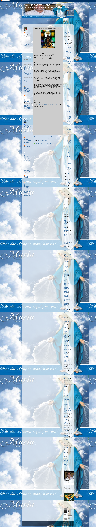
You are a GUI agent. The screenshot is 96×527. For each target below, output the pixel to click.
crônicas (65, 271)
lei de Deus (66, 337)
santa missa (66, 426)
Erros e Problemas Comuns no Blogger (27, 108)
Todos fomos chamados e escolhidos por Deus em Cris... (69, 53)
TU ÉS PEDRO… (27, 127)
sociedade (66, 434)
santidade (66, 427)
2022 (67, 188)
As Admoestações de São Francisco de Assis (68, 240)
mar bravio (66, 352)
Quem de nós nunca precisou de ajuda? (68, 151)
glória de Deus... (67, 310)
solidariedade (66, 436)
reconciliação (66, 405)
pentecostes (66, 390)
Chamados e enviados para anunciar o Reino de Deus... (68, 96)
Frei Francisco (27, 112)
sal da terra (66, 423)
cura (65, 276)
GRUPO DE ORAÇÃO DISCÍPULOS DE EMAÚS (27, 177)
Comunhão (66, 256)
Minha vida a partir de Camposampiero (27, 154)
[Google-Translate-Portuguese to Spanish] (69, 31)
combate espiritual (67, 254)
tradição (65, 446)
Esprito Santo (66, 291)
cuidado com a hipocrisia (67, 275)
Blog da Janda (27, 119)
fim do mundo (66, 309)
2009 (67, 207)
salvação (66, 424)
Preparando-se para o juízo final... (69, 133)
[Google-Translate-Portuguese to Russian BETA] (67, 31)
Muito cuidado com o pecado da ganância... (68, 85)
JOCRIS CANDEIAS (26, 139)
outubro (67, 43)
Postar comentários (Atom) (42, 140)
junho (67, 176)
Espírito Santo (66, 288)
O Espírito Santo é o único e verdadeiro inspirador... (68, 71)
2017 (67, 195)
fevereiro (68, 182)
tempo (65, 440)
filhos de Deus (66, 308)
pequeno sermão (67, 391)
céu (65, 251)
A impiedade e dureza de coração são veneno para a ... (69, 164)
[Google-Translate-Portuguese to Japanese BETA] (68, 29)
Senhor (65, 431)
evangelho (66, 295)
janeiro (67, 183)
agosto (67, 173)
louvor (65, 342)
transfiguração (66, 447)
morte (65, 365)
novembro (68, 42)
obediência (66, 370)
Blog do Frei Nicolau (27, 69)
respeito (65, 412)
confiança (66, 261)
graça (65, 312)
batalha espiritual (67, 242)
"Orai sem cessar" (68, 139)
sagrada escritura (67, 422)
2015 (67, 198)
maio (67, 177)
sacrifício (66, 420)
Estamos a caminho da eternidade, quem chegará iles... (68, 107)
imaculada (66, 318)
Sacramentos (66, 419)
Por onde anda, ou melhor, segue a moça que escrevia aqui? (27, 133)
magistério (66, 348)
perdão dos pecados (68, 393)
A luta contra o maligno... (68, 136)
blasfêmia (66, 246)
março (67, 180)
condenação (66, 260)
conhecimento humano (66, 264)
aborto (65, 223)
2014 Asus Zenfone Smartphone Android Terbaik (27, 141)
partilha (65, 382)
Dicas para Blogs (26, 106)
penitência (66, 389)
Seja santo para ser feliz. (27, 97)
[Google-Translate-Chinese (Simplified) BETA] (66, 27)
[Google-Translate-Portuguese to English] (70, 29)
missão (65, 361)
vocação (65, 465)
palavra (65, 377)
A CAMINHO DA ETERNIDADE (36, 5)
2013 (67, 201)
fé (64, 300)
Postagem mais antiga (56, 136)
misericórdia (66, 360)
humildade (66, 316)
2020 (67, 191)
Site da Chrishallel (27, 74)
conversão (66, 266)
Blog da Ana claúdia (27, 66)
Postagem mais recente (39, 136)
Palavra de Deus (67, 378)
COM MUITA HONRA (26, 121)
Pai (65, 374)
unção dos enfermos (68, 448)
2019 (67, 192)
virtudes (65, 464)
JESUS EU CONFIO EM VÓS (27, 126)
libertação (66, 340)
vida (65, 456)
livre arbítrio (66, 341)
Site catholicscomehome (27, 73)
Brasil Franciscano (26, 88)
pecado (65, 387)
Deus (65, 279)
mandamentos (66, 349)
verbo (65, 452)
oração (65, 371)
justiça (65, 331)
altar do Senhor (67, 230)
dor (65, 284)
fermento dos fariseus (66, 305)
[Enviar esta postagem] (60, 104)
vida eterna (66, 460)
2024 (67, 185)
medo (65, 357)
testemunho (66, 444)
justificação (66, 332)
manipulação (66, 350)
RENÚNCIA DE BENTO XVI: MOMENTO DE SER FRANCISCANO (27, 158)
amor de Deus (66, 234)
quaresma (66, 404)
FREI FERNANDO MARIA (28, 33)
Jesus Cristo (66, 327)
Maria (65, 353)
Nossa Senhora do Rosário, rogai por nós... (69, 147)
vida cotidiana (66, 457)
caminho (65, 247)
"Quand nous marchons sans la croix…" (27, 149)
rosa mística (66, 418)
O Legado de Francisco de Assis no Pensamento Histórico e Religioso (27, 91)
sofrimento (66, 435)
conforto (65, 262)
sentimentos (66, 432)
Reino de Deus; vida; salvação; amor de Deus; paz (68, 410)
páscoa (65, 385)
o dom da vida (66, 369)
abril (67, 179)
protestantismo (67, 400)
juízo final (66, 328)
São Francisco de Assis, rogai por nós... (68, 159)
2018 (67, 194)
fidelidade (66, 306)
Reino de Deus (67, 408)
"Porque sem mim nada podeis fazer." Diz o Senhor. (69, 155)
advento (65, 226)
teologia (65, 443)
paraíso (65, 381)
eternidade (66, 292)
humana (65, 314)
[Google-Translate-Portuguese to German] (70, 27)
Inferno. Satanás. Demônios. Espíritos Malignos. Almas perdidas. (27, 100)
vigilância (66, 461)
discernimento (66, 283)
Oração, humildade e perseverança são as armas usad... (69, 90)
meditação (66, 356)
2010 (67, 206)
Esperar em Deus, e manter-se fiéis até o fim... (68, 81)
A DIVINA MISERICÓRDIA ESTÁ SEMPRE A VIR (27, 114)
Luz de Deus (66, 344)
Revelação (66, 416)
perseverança (66, 396)
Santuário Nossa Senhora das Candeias (27, 184)
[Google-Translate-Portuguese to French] (68, 27)
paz (65, 386)
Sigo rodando (27, 131)
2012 (67, 203)
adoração (66, 224)
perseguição (66, 395)
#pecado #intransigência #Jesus (67, 221)
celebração (66, 250)
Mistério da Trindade (68, 362)
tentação (65, 442)
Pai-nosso (66, 375)
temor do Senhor (67, 438)
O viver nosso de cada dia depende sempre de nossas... (68, 118)
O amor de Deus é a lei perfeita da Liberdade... (68, 46)
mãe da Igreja (66, 345)
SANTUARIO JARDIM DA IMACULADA (26, 165)
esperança (66, 287)
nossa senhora (67, 367)
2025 (67, 39)
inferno (65, 320)
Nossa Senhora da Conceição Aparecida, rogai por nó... (69, 129)
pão (65, 379)
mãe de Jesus (66, 346)
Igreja (65, 317)
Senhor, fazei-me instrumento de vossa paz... (68, 113)
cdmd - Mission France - (27, 147)
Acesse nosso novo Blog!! (26, 187)
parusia (65, 383)
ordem (65, 373)
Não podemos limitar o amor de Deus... (68, 58)
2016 (67, 197)
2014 (67, 200)
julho (67, 174)
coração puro (66, 267)
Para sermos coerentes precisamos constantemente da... (69, 102)
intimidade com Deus (68, 321)
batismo (65, 243)
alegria (65, 227)
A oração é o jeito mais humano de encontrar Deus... (68, 142)
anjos (65, 235)
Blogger (67, 524)
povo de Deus (66, 399)
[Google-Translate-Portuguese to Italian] (66, 29)
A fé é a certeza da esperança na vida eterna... (69, 123)
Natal (65, 366)
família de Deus (67, 299)
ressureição (66, 414)
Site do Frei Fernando (26, 81)
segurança (66, 430)
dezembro (68, 40)
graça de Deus (67, 313)
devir (65, 280)
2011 (67, 204)
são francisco (66, 428)
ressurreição (66, 415)
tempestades (66, 439)
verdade (65, 453)
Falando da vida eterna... (69, 49)
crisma (65, 270)
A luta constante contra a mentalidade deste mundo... (69, 76)
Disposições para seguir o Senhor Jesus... (69, 169)
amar (65, 231)
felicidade (66, 303)
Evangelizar (66, 296)
